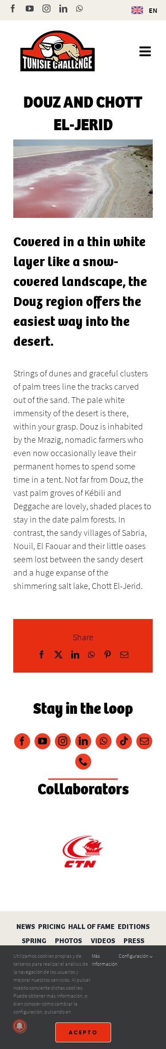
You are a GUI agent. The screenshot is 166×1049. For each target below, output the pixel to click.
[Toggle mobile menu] (146, 51)
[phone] (83, 762)
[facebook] (22, 741)
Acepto (83, 1032)
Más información (104, 959)
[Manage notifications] (19, 1026)
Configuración (134, 955)
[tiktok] (124, 741)
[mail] (144, 741)
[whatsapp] (104, 741)
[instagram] (63, 741)
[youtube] (42, 741)
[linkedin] (83, 741)
